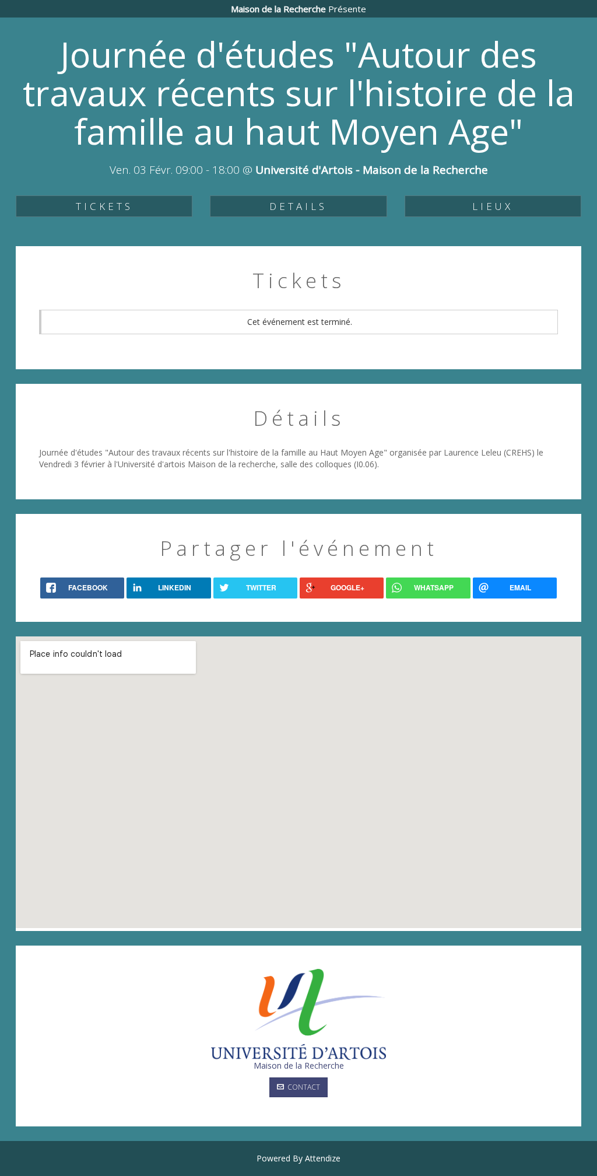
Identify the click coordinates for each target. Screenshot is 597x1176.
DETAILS (298, 206)
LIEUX (492, 206)
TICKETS (104, 206)
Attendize (322, 1158)
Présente (298, 9)
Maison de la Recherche (299, 1065)
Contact (302, 1087)
